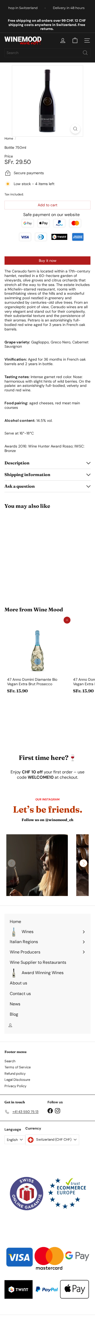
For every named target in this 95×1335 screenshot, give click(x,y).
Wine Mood (48, 609)
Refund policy (15, 1073)
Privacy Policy (15, 1086)
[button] (83, 863)
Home (8, 138)
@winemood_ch (59, 820)
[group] (37, 865)
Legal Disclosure (17, 1079)
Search (9, 1061)
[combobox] (47, 52)
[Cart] (75, 40)
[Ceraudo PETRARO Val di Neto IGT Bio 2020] (37, 554)
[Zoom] (75, 129)
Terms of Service (17, 1067)
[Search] (85, 52)
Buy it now (47, 260)
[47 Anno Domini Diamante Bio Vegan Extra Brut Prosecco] (37, 658)
